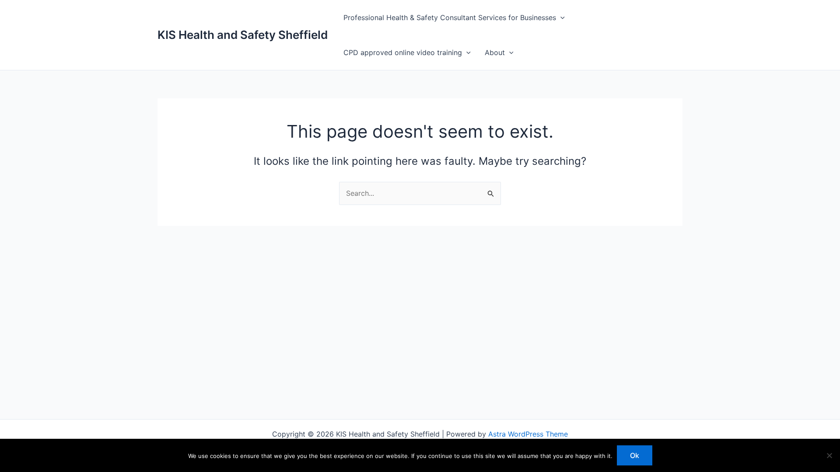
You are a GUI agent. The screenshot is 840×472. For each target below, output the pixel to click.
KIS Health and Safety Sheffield (243, 35)
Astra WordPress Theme (528, 434)
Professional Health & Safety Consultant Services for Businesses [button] (449, 17)
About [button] (495, 52)
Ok (634, 455)
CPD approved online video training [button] (402, 52)
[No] (829, 455)
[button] (560, 17)
